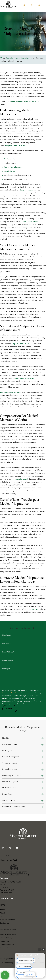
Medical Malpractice (8, 934)
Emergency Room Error (11, 775)
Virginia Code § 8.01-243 (22, 344)
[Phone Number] (32, 5)
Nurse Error (7, 794)
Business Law (5, 948)
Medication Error (9, 788)
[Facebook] (2, 848)
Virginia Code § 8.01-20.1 (11, 392)
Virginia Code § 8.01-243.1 (24, 378)
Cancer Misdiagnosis (10, 757)
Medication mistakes (13, 167)
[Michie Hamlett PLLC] (9, 8)
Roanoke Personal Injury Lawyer (19, 58)
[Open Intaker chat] (18, 979)
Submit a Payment (7, 920)
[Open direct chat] (40, 949)
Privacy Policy (7, 963)
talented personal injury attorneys (25, 101)
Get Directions (6, 893)
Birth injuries (9, 171)
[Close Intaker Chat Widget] (43, 949)
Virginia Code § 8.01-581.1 (16, 146)
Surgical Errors (8, 800)
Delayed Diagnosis (9, 769)
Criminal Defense (7, 944)
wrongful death (21, 479)
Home (2, 910)
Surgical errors (26, 190)
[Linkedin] (16, 848)
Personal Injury (6, 938)
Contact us (33, 609)
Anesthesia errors (30, 221)
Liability (5, 738)
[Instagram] (9, 848)
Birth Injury (7, 750)
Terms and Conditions (11, 693)
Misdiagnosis (9, 159)
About (2, 913)
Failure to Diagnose (10, 782)
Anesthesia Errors (9, 744)
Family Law (4, 941)
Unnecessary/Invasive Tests (13, 807)
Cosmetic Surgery (9, 763)
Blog (2, 916)
